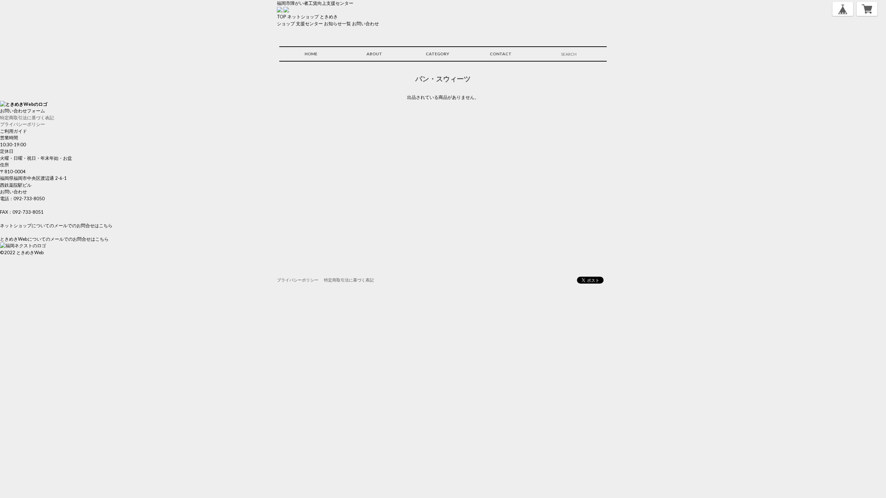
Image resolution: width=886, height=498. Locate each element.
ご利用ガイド (13, 131)
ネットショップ (303, 16)
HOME (311, 53)
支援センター (309, 23)
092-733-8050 (29, 198)
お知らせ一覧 (337, 23)
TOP (281, 16)
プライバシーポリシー (22, 124)
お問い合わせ (365, 23)
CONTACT (501, 53)
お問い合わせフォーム (22, 110)
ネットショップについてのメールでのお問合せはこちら (56, 225)
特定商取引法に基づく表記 (27, 117)
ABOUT (374, 53)
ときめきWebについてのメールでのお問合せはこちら (54, 239)
